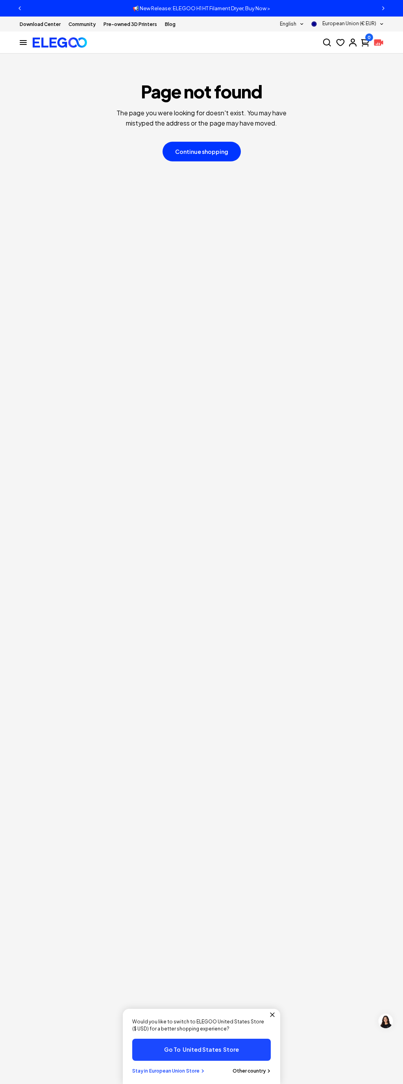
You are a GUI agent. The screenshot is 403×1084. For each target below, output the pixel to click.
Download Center (40, 24)
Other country (249, 1071)
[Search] (327, 42)
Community (82, 24)
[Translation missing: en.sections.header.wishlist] (340, 42)
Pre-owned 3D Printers (130, 24)
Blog (170, 24)
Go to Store (201, 1049)
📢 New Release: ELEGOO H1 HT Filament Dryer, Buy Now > (201, 8)
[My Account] (353, 42)
